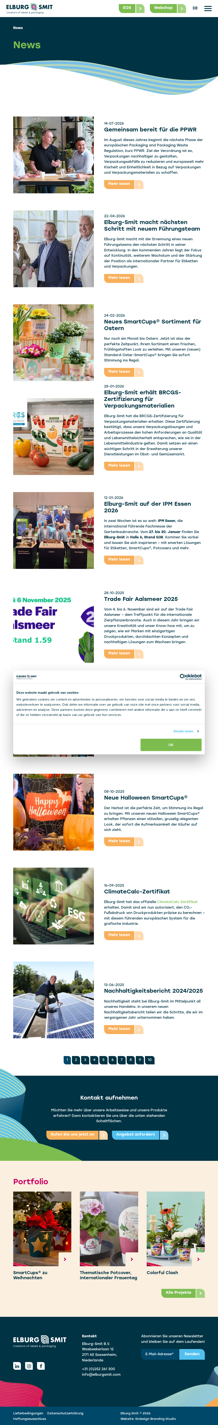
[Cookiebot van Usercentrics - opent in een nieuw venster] (183, 677)
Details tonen (183, 731)
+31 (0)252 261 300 (98, 1369)
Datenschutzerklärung (65, 1413)
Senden (192, 1354)
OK (171, 744)
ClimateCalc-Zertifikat (177, 902)
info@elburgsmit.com (101, 1375)
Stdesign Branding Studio (155, 1419)
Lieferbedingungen (28, 1413)
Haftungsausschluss (29, 1419)
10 (150, 1060)
